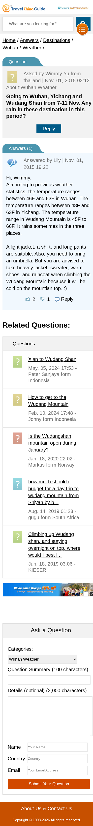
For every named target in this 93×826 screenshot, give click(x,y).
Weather (32, 47)
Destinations (56, 40)
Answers (29, 40)
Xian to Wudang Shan (52, 359)
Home (9, 40)
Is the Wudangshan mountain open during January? (52, 442)
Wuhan (10, 47)
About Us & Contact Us (46, 808)
